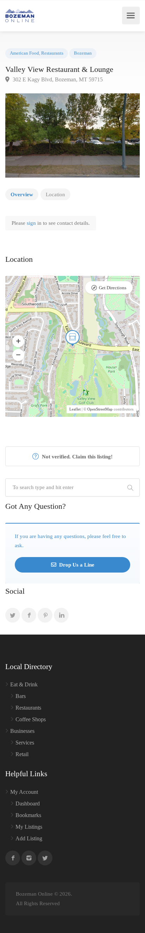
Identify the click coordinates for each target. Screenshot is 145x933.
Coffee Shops (30, 719)
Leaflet (75, 409)
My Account (24, 792)
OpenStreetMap (100, 409)
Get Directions (112, 287)
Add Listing (28, 838)
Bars (20, 696)
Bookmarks (28, 815)
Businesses (22, 731)
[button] (18, 341)
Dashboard (27, 804)
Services (24, 743)
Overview (22, 194)
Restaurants (52, 53)
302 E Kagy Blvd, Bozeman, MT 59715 (57, 79)
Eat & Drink (24, 684)
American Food (24, 53)
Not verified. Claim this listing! (76, 456)
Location (55, 194)
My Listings (28, 827)
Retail (22, 754)
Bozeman (83, 53)
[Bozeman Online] (19, 15)
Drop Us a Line (76, 565)
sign (32, 223)
